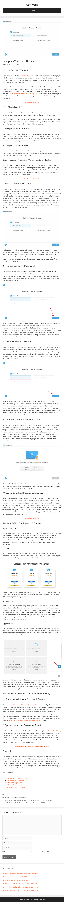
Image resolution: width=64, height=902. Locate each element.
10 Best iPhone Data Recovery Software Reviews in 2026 (24, 803)
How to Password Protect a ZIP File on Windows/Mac (20, 890)
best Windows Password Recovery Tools (24, 94)
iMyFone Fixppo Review (15, 783)
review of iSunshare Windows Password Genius (25, 721)
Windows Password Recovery (15, 798)
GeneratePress (40, 899)
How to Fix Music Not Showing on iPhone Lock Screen (20, 883)
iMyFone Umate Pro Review (17, 785)
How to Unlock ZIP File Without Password (17, 880)
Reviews (7, 795)
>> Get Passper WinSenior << (32, 103)
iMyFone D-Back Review (15, 780)
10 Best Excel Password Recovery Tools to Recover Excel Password (28, 800)
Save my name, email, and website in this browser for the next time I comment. (32, 852)
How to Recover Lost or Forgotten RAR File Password (20, 873)
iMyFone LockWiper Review (17, 778)
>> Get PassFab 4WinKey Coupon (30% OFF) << (32, 747)
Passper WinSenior (27, 76)
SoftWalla (32, 4)
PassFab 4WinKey (54, 731)
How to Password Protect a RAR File (15, 877)
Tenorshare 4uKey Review (16, 787)
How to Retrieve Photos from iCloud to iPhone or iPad (20, 887)
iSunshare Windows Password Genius (26, 705)
